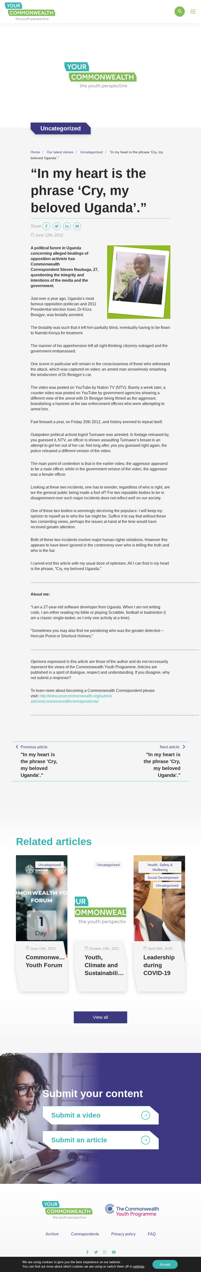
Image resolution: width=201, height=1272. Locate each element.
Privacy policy (123, 1234)
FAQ (152, 1234)
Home (35, 152)
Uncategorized (91, 152)
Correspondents (85, 1234)
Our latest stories (60, 152)
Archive (52, 1234)
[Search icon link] (180, 11)
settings (138, 1266)
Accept (165, 1264)
